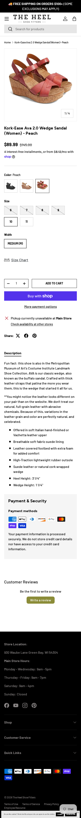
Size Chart (19, 260)
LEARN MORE (70, 814)
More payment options (40, 306)
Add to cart (54, 283)
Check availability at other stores (32, 324)
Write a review (40, 600)
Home (7, 42)
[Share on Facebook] (26, 336)
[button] (74, 18)
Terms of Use (11, 804)
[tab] (12, 352)
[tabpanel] (40, 424)
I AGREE (60, 814)
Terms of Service (31, 804)
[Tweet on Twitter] (18, 336)
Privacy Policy (51, 804)
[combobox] (40, 29)
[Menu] (6, 18)
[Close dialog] (78, 812)
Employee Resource (14, 807)
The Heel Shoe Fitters (24, 797)
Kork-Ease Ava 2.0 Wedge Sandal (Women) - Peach (42, 42)
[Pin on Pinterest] (34, 336)
